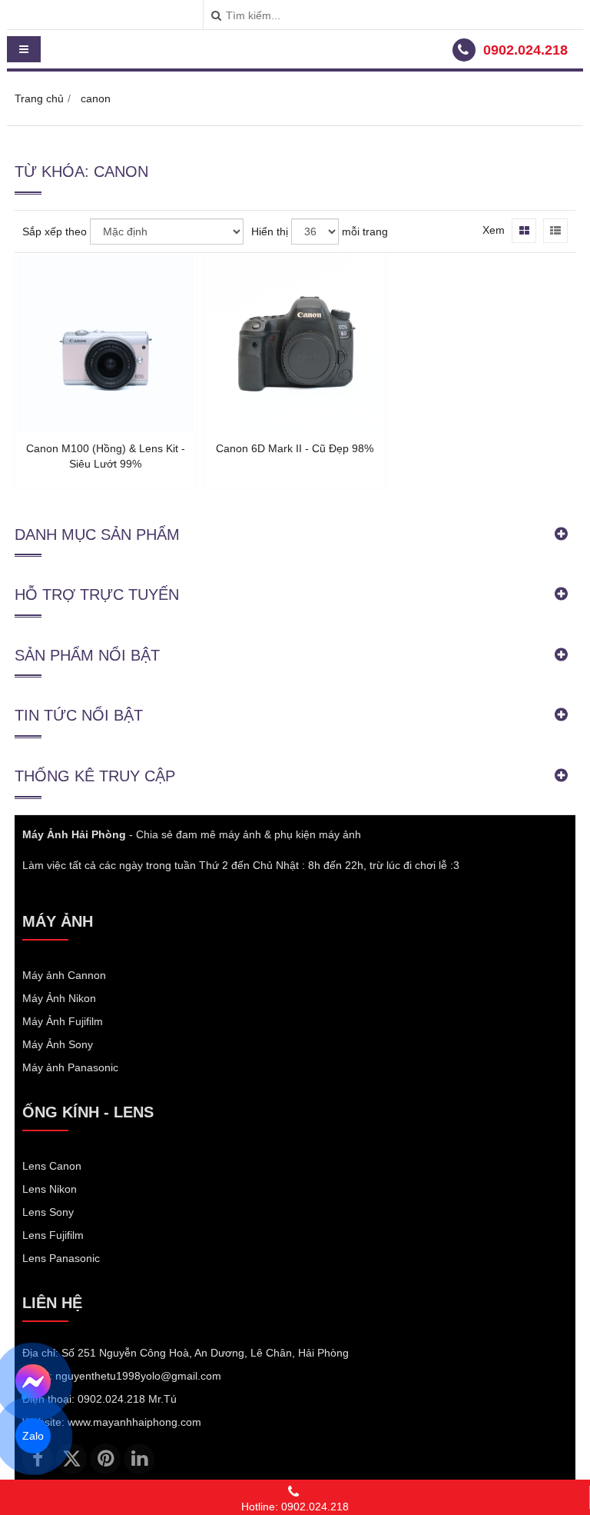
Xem (493, 230)
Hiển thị (269, 231)
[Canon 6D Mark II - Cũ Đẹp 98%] (295, 429)
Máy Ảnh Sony (57, 1044)
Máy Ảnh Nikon (59, 998)
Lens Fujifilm (53, 1235)
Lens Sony (48, 1212)
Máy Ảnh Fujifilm (62, 1021)
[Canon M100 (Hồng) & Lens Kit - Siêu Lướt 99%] (105, 429)
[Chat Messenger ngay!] (33, 1382)
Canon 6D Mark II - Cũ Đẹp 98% (294, 448)
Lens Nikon (49, 1189)
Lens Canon (51, 1166)
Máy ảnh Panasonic (70, 1067)
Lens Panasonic (61, 1258)
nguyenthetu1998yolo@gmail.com (138, 1376)
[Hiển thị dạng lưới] (524, 230)
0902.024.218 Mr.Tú (127, 1399)
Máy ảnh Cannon (64, 975)
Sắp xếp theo (54, 231)
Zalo (33, 1436)
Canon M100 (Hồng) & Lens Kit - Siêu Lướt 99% (105, 456)
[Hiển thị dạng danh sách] (555, 230)
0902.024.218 (525, 50)
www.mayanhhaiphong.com (134, 1422)
